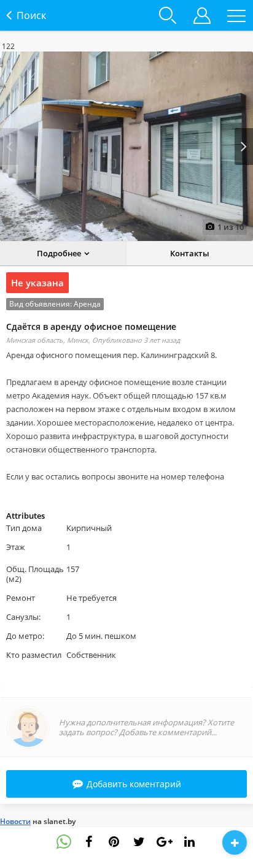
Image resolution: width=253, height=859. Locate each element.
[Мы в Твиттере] (139, 842)
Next (244, 146)
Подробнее (59, 253)
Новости (15, 821)
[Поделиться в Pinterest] (114, 842)
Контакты (189, 253)
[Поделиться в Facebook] (89, 842)
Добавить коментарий (134, 784)
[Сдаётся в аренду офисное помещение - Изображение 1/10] (126, 146)
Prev (9, 146)
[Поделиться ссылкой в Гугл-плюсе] (165, 842)
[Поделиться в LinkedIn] (190, 842)
